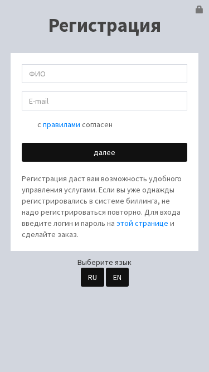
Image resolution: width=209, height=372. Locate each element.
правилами (61, 124)
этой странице (142, 223)
